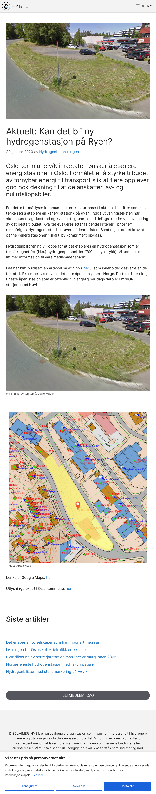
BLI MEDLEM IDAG (78, 695)
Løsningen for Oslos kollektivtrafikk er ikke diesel (48, 649)
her (86, 268)
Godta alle (127, 786)
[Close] (151, 755)
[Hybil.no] (15, 6)
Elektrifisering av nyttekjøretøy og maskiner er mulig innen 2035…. (63, 657)
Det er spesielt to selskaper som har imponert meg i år (52, 642)
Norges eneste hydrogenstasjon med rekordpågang (50, 664)
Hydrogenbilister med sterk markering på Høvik (46, 671)
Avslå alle (79, 786)
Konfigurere (29, 786)
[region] (78, 773)
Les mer (37, 775)
